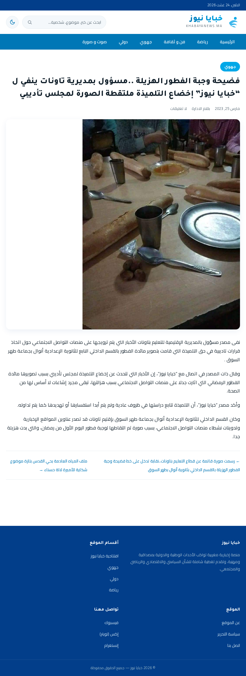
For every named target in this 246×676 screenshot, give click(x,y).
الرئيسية (227, 42)
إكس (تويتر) (109, 634)
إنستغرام (111, 645)
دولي (123, 42)
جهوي (146, 42)
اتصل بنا (233, 645)
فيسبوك (111, 622)
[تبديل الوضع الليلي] (12, 22)
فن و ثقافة (174, 42)
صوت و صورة (94, 42)
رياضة (202, 42)
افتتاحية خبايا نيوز (104, 556)
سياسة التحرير (229, 634)
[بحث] (29, 22)
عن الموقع (231, 622)
